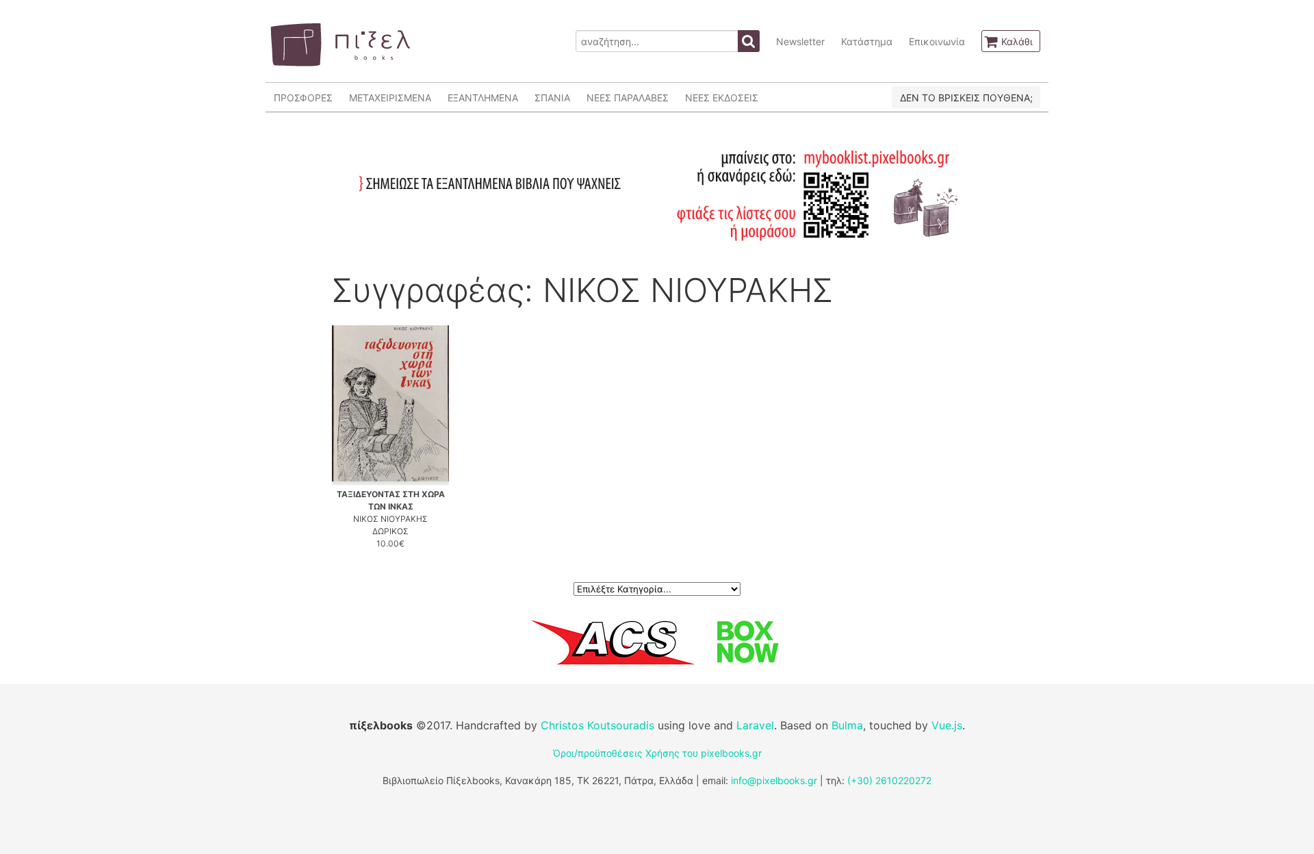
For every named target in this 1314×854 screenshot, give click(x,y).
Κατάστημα (866, 41)
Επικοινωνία (937, 41)
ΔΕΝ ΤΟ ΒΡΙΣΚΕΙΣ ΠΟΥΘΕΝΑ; (966, 97)
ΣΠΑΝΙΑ (552, 97)
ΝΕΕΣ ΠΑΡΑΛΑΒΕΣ (628, 97)
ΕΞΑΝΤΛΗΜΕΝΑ (483, 97)
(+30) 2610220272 (889, 780)
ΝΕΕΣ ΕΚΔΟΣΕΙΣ (721, 97)
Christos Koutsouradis (597, 725)
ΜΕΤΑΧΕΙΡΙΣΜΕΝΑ (390, 97)
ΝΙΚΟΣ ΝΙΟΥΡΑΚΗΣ (390, 519)
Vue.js (946, 725)
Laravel (755, 725)
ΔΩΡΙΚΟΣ (390, 531)
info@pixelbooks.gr (774, 780)
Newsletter (800, 41)
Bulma (847, 725)
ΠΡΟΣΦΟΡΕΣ (303, 97)
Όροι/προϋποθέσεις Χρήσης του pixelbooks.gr (657, 753)
